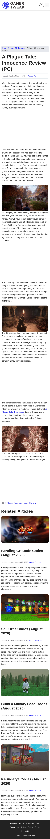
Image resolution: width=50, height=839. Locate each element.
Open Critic (25, 831)
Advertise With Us (17, 823)
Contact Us (14, 827)
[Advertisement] (25, 27)
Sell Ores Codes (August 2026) (22, 631)
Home (4, 48)
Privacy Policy (27, 827)
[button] (42, 5)
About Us (30, 823)
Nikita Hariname (35, 640)
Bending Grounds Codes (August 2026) (22, 553)
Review (32, 503)
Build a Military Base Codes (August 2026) (24, 706)
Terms (37, 827)
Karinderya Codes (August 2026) (23, 781)
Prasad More (33, 76)
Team (38, 823)
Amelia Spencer (35, 562)
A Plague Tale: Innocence (16, 48)
